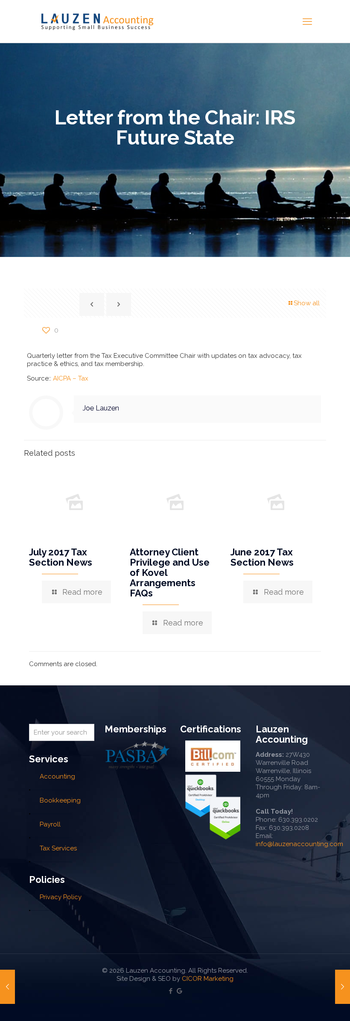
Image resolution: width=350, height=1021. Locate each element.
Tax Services (58, 848)
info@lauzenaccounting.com (299, 844)
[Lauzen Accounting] (97, 21)
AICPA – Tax (70, 378)
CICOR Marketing (207, 979)
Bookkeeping (60, 800)
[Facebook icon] (170, 991)
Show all (307, 303)
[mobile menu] (307, 21)
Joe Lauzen (100, 408)
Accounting (57, 776)
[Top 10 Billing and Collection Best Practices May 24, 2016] (342, 987)
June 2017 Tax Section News (262, 557)
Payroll (50, 824)
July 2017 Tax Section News (60, 557)
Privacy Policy (61, 897)
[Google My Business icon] (179, 991)
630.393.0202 (298, 819)
